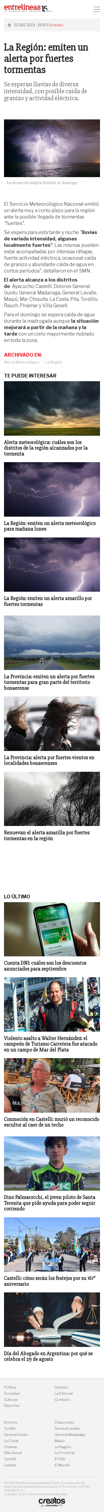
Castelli (10, 1459)
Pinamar (10, 1447)
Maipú (60, 1441)
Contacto (62, 1400)
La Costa (11, 1441)
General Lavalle (67, 1429)
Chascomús (64, 1422)
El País (60, 1459)
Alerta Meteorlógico (22, 362)
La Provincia (65, 1453)
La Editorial (64, 1394)
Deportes (12, 1406)
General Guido (16, 1435)
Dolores (10, 1422)
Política (10, 1387)
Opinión (61, 1387)
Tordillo (10, 1429)
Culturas (11, 1400)
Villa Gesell (13, 1453)
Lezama (10, 1465)
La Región (53, 362)
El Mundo (62, 1465)
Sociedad (56, 25)
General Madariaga (70, 1435)
